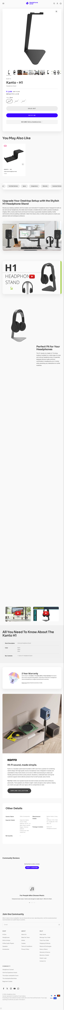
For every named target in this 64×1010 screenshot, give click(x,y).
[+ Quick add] (22, 164)
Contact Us (43, 961)
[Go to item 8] (48, 72)
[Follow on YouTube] (15, 988)
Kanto (8, 78)
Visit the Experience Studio (9, 972)
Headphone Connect (8, 969)
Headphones (5, 937)
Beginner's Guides (7, 981)
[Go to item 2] (14, 72)
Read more (24, 682)
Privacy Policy (25, 949)
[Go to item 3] (19, 72)
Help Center (43, 934)
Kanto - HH (8, 169)
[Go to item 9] (53, 72)
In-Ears (4, 934)
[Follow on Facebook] (3, 988)
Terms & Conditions (26, 946)
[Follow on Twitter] (7, 988)
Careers (23, 943)
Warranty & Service (45, 952)
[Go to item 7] (42, 72)
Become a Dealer (44, 955)
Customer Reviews (57, 186)
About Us (23, 934)
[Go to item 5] (31, 72)
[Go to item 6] (36, 72)
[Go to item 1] (8, 72)
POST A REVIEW (32, 867)
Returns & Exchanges (45, 946)
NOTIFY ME (32, 115)
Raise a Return (44, 949)
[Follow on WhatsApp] (18, 988)
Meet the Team (25, 937)
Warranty (45, 186)
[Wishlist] (1, 1008)
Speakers (5, 946)
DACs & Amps (6, 940)
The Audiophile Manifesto (9, 978)
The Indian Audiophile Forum (10, 975)
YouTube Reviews (13, 186)
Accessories (5, 949)
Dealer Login (43, 958)
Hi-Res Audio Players (8, 943)
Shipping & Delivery (45, 943)
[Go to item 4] (25, 72)
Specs (24, 186)
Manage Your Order (45, 937)
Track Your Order (44, 940)
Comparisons (34, 186)
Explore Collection (19, 790)
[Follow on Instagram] (11, 988)
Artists (23, 940)
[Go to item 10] (59, 72)
